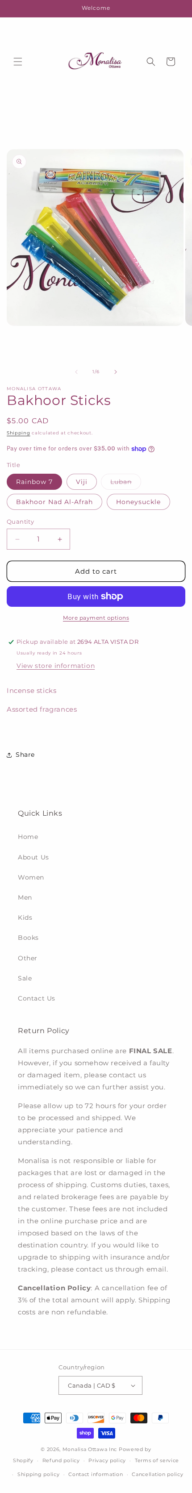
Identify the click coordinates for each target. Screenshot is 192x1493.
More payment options (96, 617)
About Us (33, 857)
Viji (82, 482)
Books (28, 938)
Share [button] (25, 755)
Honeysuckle (138, 502)
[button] (18, 61)
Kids (25, 917)
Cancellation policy (157, 1474)
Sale (25, 978)
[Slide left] (76, 372)
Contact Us (36, 998)
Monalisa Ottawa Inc (90, 1449)
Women (31, 877)
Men (25, 897)
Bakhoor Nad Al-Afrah (54, 502)
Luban (125, 483)
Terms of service (157, 1460)
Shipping (18, 433)
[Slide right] (115, 372)
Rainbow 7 (34, 482)
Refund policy (61, 1460)
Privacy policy (107, 1460)
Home (28, 837)
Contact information (95, 1474)
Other (28, 958)
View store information (56, 666)
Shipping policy (38, 1474)
